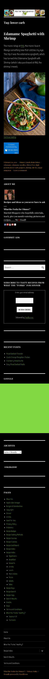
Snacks (8, 602)
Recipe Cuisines (11, 542)
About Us (9, 499)
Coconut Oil (13, 616)
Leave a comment (20, 170)
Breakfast (12, 559)
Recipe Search (11, 591)
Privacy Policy (11, 524)
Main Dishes (35, 162)
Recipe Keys (10, 588)
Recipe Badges (11, 531)
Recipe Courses (11, 538)
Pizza (11, 577)
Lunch (28, 162)
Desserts (12, 563)
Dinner (22, 162)
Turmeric (12, 620)
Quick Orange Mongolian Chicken (18, 357)
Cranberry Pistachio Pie (14, 361)
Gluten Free (30, 165)
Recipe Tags (10, 595)
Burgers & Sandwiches (14, 506)
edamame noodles (19, 165)
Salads (11, 581)
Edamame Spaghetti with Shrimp (24, 36)
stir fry (34, 168)
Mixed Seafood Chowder (14, 354)
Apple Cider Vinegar (13, 503)
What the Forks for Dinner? (14, 671)
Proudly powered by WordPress (16, 674)
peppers (22, 168)
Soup (8, 606)
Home (6, 632)
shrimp (28, 168)
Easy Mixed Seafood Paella (15, 364)
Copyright (9, 510)
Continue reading (10, 137)
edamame (7, 165)
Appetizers (13, 556)
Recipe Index (10, 549)
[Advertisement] (24, 408)
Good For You (11, 520)
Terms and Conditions (14, 609)
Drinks (8, 517)
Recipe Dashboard (12, 545)
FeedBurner (29, 317)
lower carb (14, 168)
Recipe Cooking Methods (14, 535)
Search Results (11, 599)
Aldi (22, 46)
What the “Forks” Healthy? (15, 613)
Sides (10, 584)
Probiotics (9, 527)
